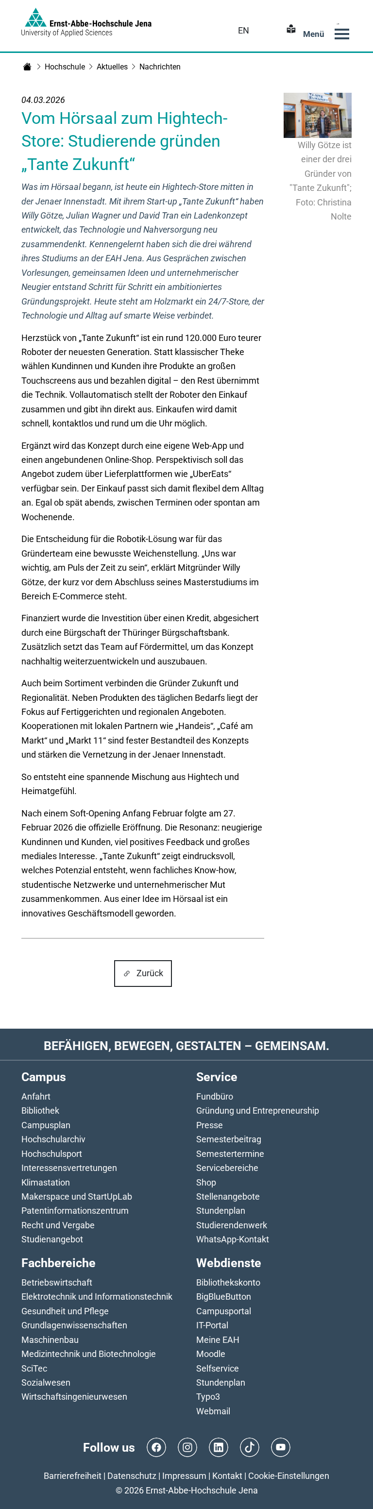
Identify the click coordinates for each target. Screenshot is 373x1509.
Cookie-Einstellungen (288, 1476)
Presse (209, 1125)
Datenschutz (131, 1476)
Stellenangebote (228, 1196)
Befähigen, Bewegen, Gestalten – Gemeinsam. (186, 1046)
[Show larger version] (318, 114)
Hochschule (65, 66)
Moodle (210, 1354)
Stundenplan (220, 1210)
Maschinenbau (50, 1340)
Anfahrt (36, 1096)
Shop (206, 1182)
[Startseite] (27, 66)
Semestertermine (230, 1154)
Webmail (213, 1411)
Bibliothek (40, 1110)
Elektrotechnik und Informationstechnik (96, 1296)
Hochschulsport (51, 1154)
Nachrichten (160, 66)
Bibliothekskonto (228, 1282)
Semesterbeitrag (228, 1139)
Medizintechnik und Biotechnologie (88, 1354)
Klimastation (45, 1182)
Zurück (149, 973)
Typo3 (208, 1396)
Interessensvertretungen (69, 1168)
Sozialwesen (45, 1382)
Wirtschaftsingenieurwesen (74, 1396)
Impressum (184, 1476)
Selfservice (217, 1368)
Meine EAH (217, 1340)
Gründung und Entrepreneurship (257, 1110)
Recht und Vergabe (58, 1225)
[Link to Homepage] (86, 22)
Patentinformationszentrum (75, 1210)
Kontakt (227, 1476)
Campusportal (223, 1311)
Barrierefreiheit (73, 1476)
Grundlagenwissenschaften (74, 1325)
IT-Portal (212, 1325)
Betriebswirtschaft (56, 1282)
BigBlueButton (223, 1296)
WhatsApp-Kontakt (232, 1239)
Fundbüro (214, 1096)
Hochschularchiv (53, 1139)
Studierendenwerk (231, 1225)
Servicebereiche (227, 1168)
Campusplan (45, 1125)
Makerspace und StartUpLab (76, 1196)
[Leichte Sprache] (290, 30)
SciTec (34, 1368)
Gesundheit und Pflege (65, 1311)
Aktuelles (112, 66)
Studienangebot (52, 1239)
